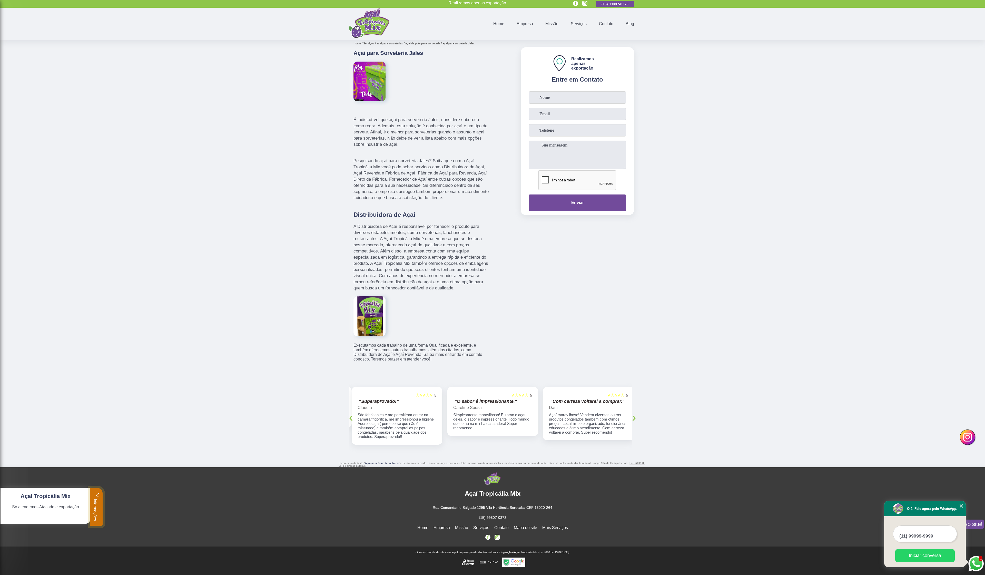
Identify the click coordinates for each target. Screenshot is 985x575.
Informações (95, 509)
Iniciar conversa (925, 555)
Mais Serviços (555, 523)
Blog (630, 24)
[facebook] (575, 4)
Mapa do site (525, 523)
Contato (606, 24)
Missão (551, 24)
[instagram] (584, 4)
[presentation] (351, 415)
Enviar (577, 202)
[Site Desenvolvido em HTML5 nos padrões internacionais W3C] (488, 558)
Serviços (579, 24)
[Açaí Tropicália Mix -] (369, 37)
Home (498, 24)
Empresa (525, 24)
